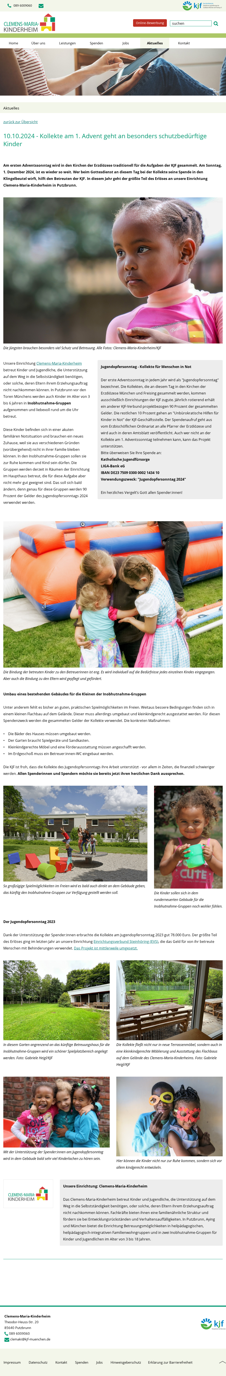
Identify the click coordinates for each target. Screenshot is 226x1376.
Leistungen (67, 43)
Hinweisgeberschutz (126, 1362)
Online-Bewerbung (150, 23)
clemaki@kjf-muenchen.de (30, 1339)
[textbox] (191, 23)
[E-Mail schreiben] (41, 5)
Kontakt (184, 43)
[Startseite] (29, 22)
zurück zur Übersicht (20, 121)
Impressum (12, 1362)
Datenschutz (38, 1362)
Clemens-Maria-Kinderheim (59, 363)
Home (13, 43)
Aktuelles (155, 43)
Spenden (96, 43)
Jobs (125, 43)
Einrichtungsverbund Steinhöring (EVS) (126, 941)
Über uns (38, 43)
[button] (216, 23)
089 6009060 (22, 5)
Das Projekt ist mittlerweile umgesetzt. (106, 948)
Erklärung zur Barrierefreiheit (170, 1362)
